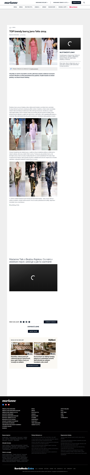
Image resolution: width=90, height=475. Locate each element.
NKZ (55, 468)
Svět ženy (64, 412)
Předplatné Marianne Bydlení (11, 410)
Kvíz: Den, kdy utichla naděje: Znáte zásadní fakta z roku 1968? (44, 437)
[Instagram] (6, 404)
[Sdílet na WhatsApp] (29, 322)
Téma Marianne (36, 423)
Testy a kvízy (19, 437)
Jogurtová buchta (16, 457)
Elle (62, 410)
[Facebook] (3, 404)
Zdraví (44, 7)
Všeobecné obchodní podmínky (11, 424)
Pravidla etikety (5, 437)
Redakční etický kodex (9, 419)
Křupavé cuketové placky (7, 454)
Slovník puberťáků (12, 437)
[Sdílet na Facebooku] (21, 322)
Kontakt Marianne (7, 414)
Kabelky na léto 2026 (14, 447)
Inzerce (4, 428)
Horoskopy (35, 419)
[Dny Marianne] (73, 7)
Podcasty (34, 421)
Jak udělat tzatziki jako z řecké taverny (10, 458)
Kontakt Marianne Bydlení (10, 416)
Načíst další (33, 331)
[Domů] (12, 2)
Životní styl (28, 7)
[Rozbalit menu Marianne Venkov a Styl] (68, 2)
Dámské (51, 468)
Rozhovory (51, 7)
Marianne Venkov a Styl (60, 2)
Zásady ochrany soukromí (10, 421)
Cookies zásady (7, 426)
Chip (62, 414)
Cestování (7, 438)
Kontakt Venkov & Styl (9, 417)
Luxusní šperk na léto (7, 449)
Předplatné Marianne (8, 408)
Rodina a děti (63, 7)
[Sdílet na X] (23, 322)
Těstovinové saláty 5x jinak (22, 461)
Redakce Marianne (14, 34)
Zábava (37, 7)
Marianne (41, 468)
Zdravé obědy (16, 440)
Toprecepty (64, 417)
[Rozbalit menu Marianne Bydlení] (47, 2)
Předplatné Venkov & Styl (10, 412)
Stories (34, 417)
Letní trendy (10, 440)
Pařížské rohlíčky (24, 457)
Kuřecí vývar (9, 457)
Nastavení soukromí (8, 423)
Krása (21, 7)
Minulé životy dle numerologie (16, 445)
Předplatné (76, 2)
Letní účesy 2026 (22, 447)
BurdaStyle (60, 468)
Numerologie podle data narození (16, 438)
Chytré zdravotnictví (21, 446)
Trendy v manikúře (5, 445)
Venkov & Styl (36, 424)
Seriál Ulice (14, 446)
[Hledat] (84, 2)
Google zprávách (34, 68)
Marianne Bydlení (41, 2)
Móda (15, 7)
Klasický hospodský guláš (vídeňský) (13, 459)
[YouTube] (9, 404)
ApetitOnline (65, 408)
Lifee (62, 416)
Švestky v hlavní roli (17, 454)
